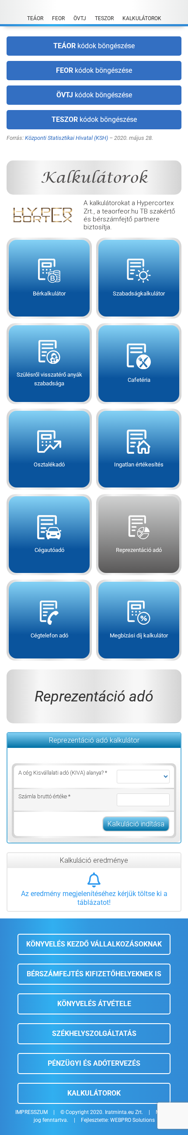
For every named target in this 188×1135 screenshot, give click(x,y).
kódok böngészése (94, 46)
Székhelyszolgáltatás (94, 1033)
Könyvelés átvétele (94, 1004)
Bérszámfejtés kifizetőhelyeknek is (94, 974)
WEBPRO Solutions (132, 1120)
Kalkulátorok (94, 1093)
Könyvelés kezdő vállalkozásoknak (94, 944)
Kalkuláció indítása (136, 824)
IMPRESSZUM (31, 1112)
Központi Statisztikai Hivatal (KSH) (66, 138)
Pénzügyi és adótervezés (94, 1063)
